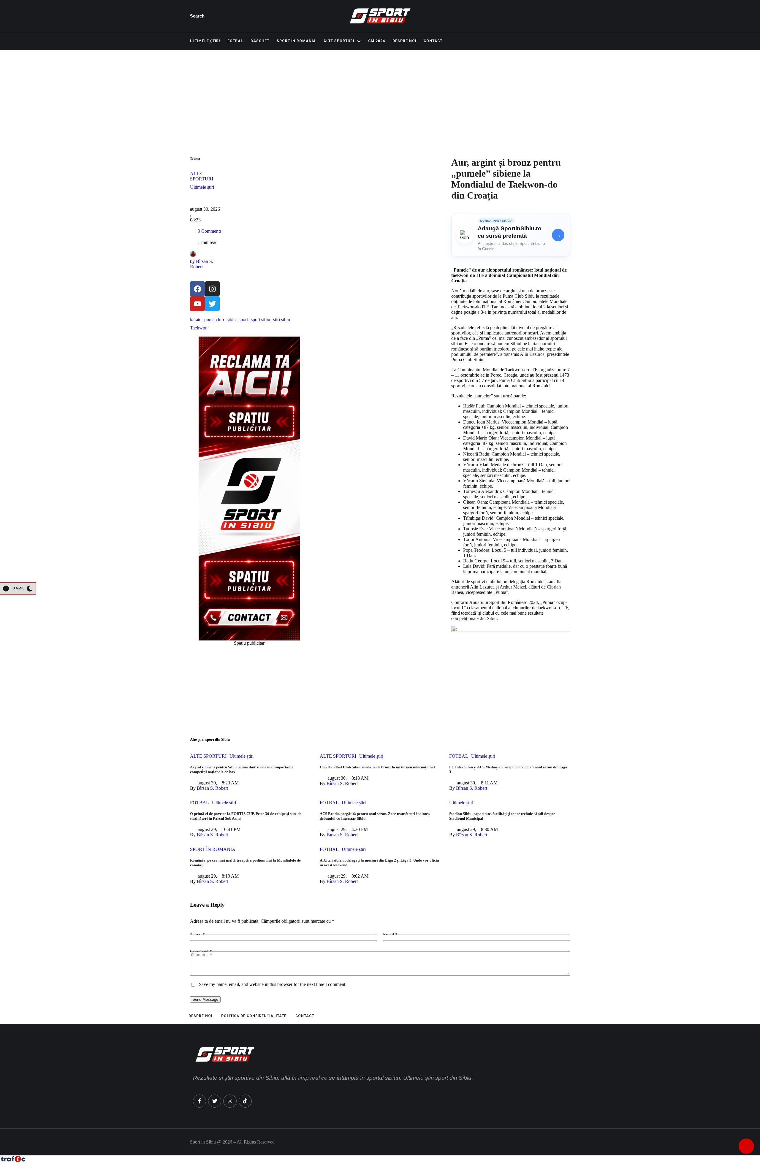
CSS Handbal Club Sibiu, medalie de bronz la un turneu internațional (377, 767)
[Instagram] (212, 288)
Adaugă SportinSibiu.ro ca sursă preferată (510, 232)
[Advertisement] (380, 94)
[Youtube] (197, 303)
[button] (199, 16)
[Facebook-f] (199, 1101)
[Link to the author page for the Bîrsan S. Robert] (193, 254)
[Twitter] (212, 303)
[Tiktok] (245, 1101)
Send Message (205, 999)
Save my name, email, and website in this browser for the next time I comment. (272, 984)
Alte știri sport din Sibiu (210, 739)
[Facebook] (197, 288)
